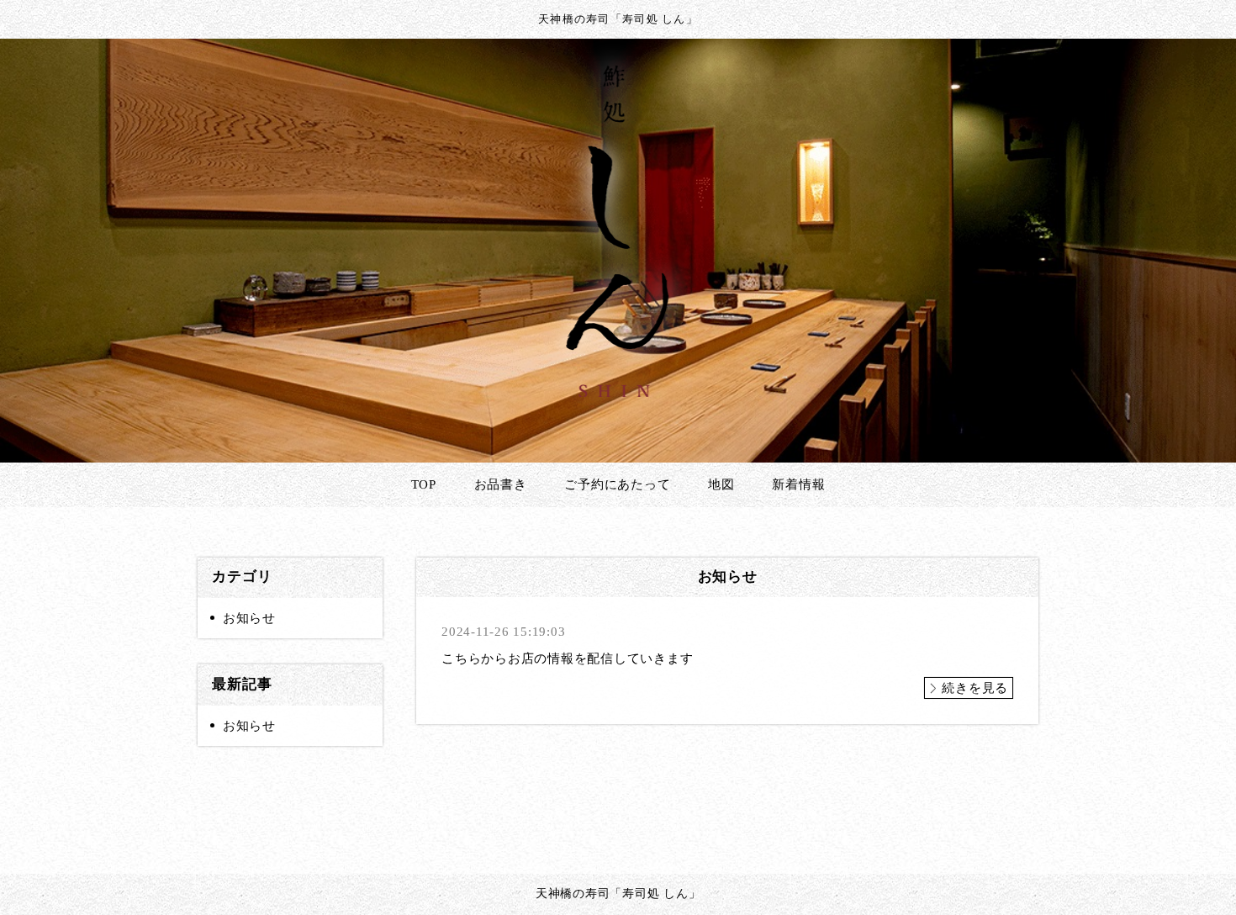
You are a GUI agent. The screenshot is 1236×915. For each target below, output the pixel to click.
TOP (423, 484)
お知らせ (249, 618)
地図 (721, 484)
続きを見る (975, 688)
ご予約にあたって (617, 484)
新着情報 (798, 484)
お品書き (500, 484)
